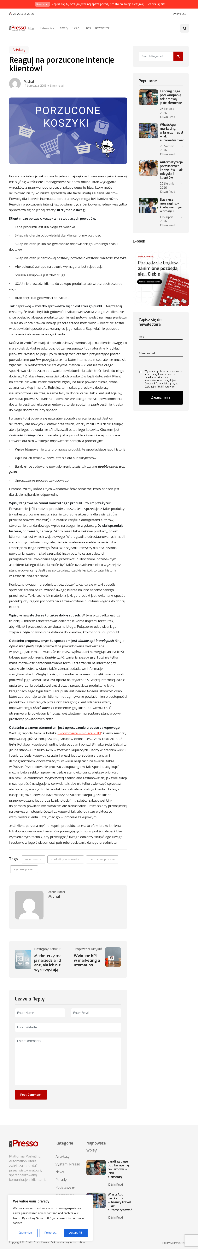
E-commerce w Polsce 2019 (79, 733)
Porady (61, 1179)
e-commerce (33, 859)
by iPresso (179, 14)
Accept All (75, 1233)
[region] (50, 1218)
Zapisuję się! (156, 4)
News (59, 1172)
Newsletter (102, 28)
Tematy (63, 28)
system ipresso (24, 869)
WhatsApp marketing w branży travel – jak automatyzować (172, 132)
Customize (25, 1233)
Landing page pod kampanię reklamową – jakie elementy (171, 97)
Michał (29, 81)
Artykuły (19, 49)
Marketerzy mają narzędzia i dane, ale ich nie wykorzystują (47, 963)
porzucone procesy (102, 859)
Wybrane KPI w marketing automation (87, 961)
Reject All (50, 1233)
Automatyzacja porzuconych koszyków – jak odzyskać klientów (171, 170)
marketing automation (65, 859)
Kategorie (46, 28)
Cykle (76, 28)
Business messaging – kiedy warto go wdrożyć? (171, 205)
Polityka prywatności (175, 1243)
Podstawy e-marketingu (65, 1191)
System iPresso (67, 1164)
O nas (87, 28)
